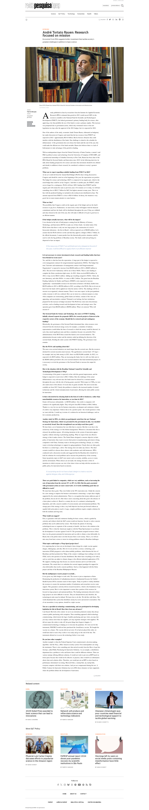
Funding (29, 124)
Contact (83, 794)
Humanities (81, 14)
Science (53, 14)
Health (89, 14)
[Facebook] (58, 784)
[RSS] (86, 784)
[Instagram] (64, 784)
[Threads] (72, 784)
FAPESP (50, 802)
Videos (96, 14)
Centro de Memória (94, 802)
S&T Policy (61, 14)
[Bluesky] (68, 784)
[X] (61, 784)
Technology (71, 14)
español (115, 0)
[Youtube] (79, 784)
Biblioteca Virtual (77, 802)
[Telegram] (75, 784)
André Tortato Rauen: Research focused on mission (65, 34)
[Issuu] (89, 784)
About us (73, 794)
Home (65, 794)
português (121, 0)
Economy (30, 122)
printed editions (115, 5)
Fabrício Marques (31, 111)
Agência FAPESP (61, 802)
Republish (103, 19)
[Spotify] (83, 784)
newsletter (106, 5)
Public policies (31, 125)
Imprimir (26, 20)
